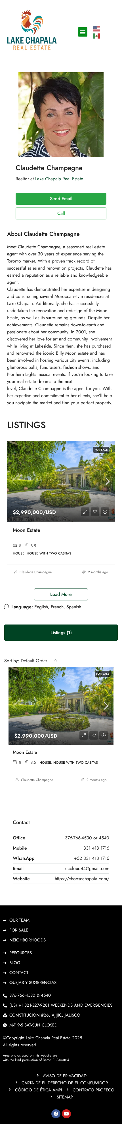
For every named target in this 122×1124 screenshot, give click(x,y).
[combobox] (39, 661)
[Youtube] (66, 1113)
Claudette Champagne (36, 572)
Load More (61, 594)
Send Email (61, 198)
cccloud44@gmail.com (87, 868)
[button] (82, 32)
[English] (96, 28)
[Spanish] (96, 35)
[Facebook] (55, 1113)
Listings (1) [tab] (61, 632)
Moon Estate (26, 530)
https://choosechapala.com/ (82, 878)
